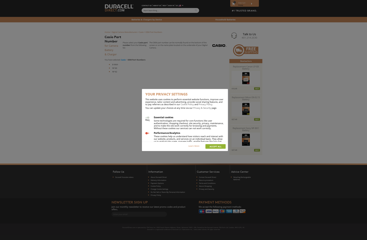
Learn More (193, 146)
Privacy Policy (205, 104)
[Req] (147, 117)
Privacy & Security (202, 107)
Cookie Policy (187, 104)
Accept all (215, 146)
